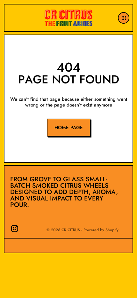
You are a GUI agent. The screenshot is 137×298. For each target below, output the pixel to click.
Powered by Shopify (101, 230)
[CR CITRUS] (68, 18)
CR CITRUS (70, 230)
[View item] (14, 228)
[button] (124, 18)
